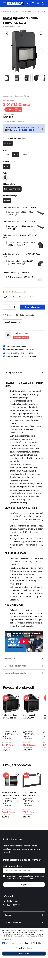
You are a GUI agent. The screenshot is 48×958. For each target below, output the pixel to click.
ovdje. (32, 879)
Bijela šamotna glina (12, 189)
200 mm (7, 143)
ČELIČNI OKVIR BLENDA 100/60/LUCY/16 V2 (31, 795)
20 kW (25, 155)
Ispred (6, 166)
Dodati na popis (11, 322)
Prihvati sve (24, 954)
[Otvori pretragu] (28, 3)
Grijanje (16, 11)
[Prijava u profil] (33, 3)
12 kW (6, 155)
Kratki (7, 18)
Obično (7, 201)
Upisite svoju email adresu (13, 866)
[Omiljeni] (18, 697)
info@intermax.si (12, 901)
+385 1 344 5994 (13, 905)
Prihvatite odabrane (24, 948)
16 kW (15, 155)
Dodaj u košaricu (32, 307)
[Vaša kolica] (43, 3)
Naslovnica (7, 11)
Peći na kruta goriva (29, 11)
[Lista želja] (38, 3)
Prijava (24, 884)
